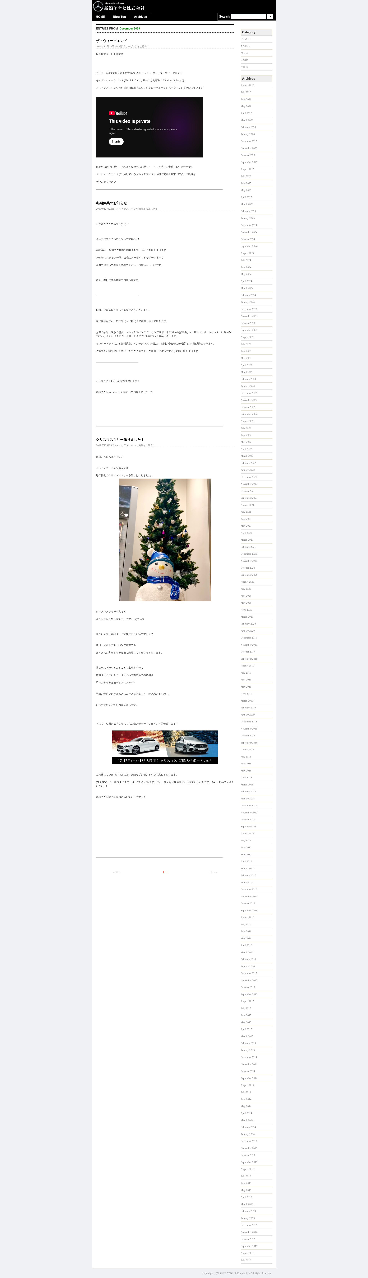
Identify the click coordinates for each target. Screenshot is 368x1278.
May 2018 (246, 770)
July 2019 (246, 672)
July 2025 (246, 176)
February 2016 (248, 959)
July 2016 (246, 924)
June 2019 (246, 679)
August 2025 (247, 169)
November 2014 (249, 1064)
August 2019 (247, 665)
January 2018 (248, 798)
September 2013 (249, 1162)
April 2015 (246, 1029)
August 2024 (247, 253)
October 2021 (248, 490)
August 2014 (247, 1085)
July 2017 (246, 840)
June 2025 (246, 183)
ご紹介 (143, 46)
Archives (140, 16)
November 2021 (249, 483)
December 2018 (249, 721)
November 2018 (249, 728)
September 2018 (249, 742)
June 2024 (246, 267)
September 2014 (249, 1078)
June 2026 (246, 99)
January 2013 (248, 1218)
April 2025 (246, 197)
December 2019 (249, 637)
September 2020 (249, 574)
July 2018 (246, 756)
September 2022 (249, 413)
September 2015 (249, 994)
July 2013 (246, 1176)
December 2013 (249, 1141)
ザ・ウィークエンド (111, 41)
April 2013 (246, 1197)
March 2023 (247, 372)
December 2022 (249, 393)
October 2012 (248, 1239)
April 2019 (246, 693)
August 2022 (247, 421)
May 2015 (246, 1022)
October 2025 (248, 155)
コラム (244, 53)
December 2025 (249, 141)
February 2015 (248, 1043)
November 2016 (249, 896)
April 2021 (246, 532)
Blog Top (119, 16)
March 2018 (247, 784)
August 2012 (247, 1253)
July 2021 (246, 511)
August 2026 (247, 85)
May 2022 (246, 441)
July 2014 (246, 1092)
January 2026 (248, 134)
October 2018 (248, 735)
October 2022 (248, 407)
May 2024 (246, 274)
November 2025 (249, 148)
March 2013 (247, 1204)
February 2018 (248, 791)
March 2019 (247, 700)
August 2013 (247, 1169)
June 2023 (246, 351)
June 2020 (246, 595)
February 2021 (248, 546)
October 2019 (248, 651)
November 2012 (249, 1232)
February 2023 (248, 379)
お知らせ (150, 208)
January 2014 (248, 1134)
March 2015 (247, 1036)
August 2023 (247, 337)
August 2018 (247, 749)
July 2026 (246, 92)
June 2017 (246, 847)
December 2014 (249, 1057)
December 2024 (249, 225)
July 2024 (246, 260)
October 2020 (248, 567)
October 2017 (248, 819)
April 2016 (246, 945)
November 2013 (249, 1148)
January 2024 (248, 302)
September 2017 (249, 826)
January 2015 (248, 1050)
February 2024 (248, 295)
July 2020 (246, 588)
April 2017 (246, 861)
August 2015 (247, 1001)
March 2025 (247, 204)
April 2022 (246, 449)
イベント (246, 39)
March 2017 (247, 868)
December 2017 (249, 805)
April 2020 (246, 609)
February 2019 (248, 707)
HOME (100, 16)
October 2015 (248, 987)
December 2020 (249, 553)
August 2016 (247, 917)
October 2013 (248, 1155)
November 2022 (249, 399)
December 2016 (249, 889)
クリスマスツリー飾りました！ (120, 440)
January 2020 (248, 630)
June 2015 (246, 1015)
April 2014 (246, 1113)
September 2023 (249, 330)
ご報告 (244, 67)
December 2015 (249, 973)
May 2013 (246, 1190)
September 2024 (249, 246)
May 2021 (246, 525)
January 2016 (248, 966)
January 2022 (248, 469)
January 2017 (248, 882)
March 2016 (247, 952)
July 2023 (246, 344)
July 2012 (246, 1260)
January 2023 (248, 385)
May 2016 (246, 938)
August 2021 (247, 504)
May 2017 (246, 854)
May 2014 (246, 1106)
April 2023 (246, 365)
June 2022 (246, 435)
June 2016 (246, 931)
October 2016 (248, 903)
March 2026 (247, 120)
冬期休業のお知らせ (111, 203)
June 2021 (246, 518)
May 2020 (246, 602)
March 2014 (247, 1120)
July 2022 (246, 427)
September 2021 (249, 497)
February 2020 (248, 623)
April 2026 (246, 113)
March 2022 (247, 455)
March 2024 (247, 288)
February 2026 (248, 127)
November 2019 (249, 644)
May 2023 (246, 358)
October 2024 (248, 239)
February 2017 (248, 875)
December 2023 (249, 309)
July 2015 (246, 1008)
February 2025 (248, 211)
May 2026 (246, 106)
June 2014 (246, 1099)
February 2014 (248, 1127)
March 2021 (247, 539)
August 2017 (247, 833)
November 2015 (249, 980)
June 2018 (246, 763)
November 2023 (249, 316)
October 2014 (248, 1071)
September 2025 (249, 162)
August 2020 (247, 581)
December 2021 (249, 476)
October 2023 (248, 323)
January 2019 (248, 714)
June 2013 (246, 1183)
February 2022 (248, 463)
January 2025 (248, 218)
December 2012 (249, 1225)
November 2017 (249, 812)
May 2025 (246, 190)
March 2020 (247, 616)
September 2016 (249, 910)
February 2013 (248, 1211)
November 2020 (249, 560)
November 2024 (249, 232)
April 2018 (246, 777)
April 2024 (246, 281)
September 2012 (249, 1246)
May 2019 (246, 686)
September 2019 (249, 658)
